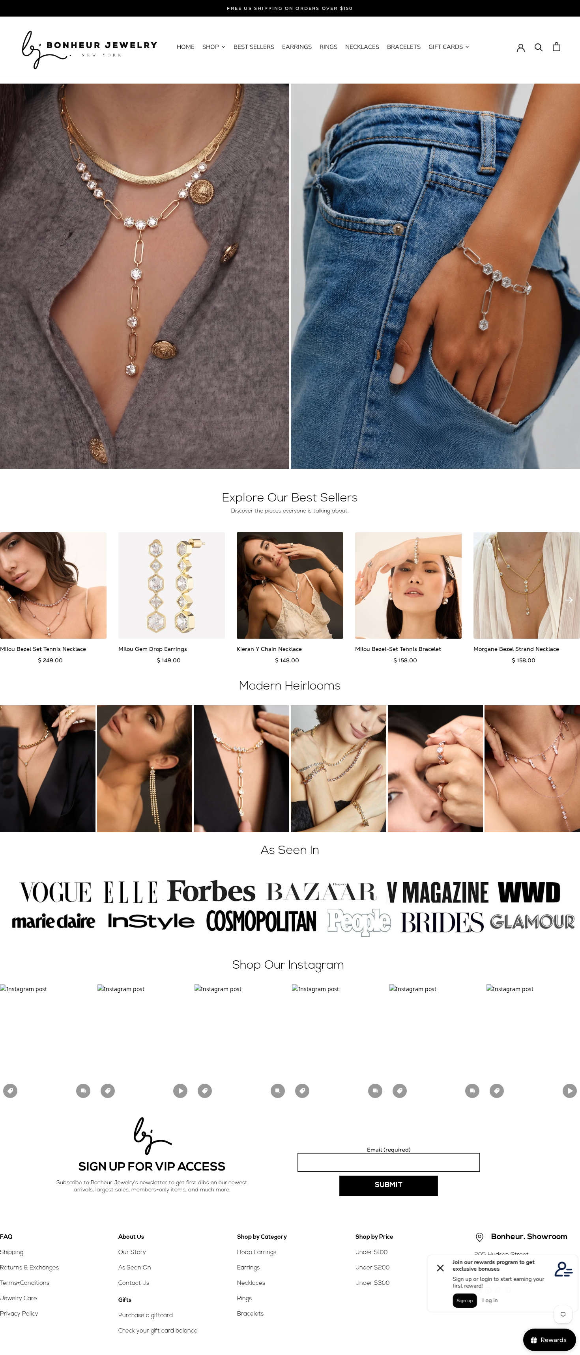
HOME (186, 47)
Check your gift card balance (158, 1331)
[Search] (539, 47)
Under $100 (371, 1253)
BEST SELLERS (254, 47)
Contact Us (133, 1283)
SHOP (210, 47)
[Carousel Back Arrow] (11, 600)
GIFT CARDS (445, 47)
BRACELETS (404, 47)
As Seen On (134, 1268)
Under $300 (372, 1283)
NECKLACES (362, 47)
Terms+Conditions (24, 1283)
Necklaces (251, 1283)
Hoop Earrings (256, 1253)
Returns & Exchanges (29, 1268)
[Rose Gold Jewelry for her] (144, 276)
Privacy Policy (19, 1314)
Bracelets (250, 1314)
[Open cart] (556, 46)
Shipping (11, 1253)
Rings (244, 1299)
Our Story (132, 1253)
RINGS (328, 47)
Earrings (248, 1268)
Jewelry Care (18, 1299)
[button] (47, 1042)
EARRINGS (297, 47)
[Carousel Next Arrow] (569, 600)
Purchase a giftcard (145, 1316)
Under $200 (372, 1268)
